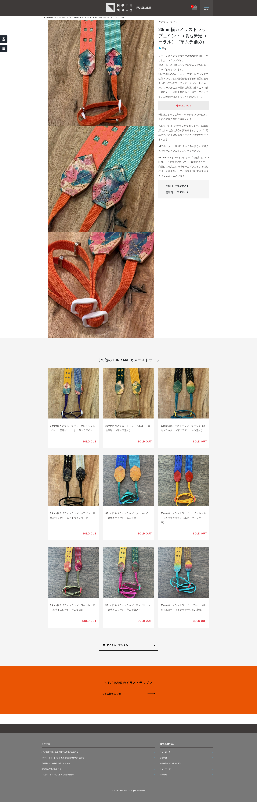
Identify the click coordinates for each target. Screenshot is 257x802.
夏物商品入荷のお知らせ (51, 769)
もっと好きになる (111, 693)
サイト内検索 (165, 752)
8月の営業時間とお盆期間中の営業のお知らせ (59, 752)
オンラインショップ (62, 17)
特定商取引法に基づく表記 (170, 763)
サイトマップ (165, 769)
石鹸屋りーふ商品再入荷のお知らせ (55, 763)
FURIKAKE (49, 17)
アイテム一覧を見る (117, 645)
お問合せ (163, 775)
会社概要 (163, 758)
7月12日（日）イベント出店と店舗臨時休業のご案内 (62, 758)
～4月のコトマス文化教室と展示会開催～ (58, 775)
